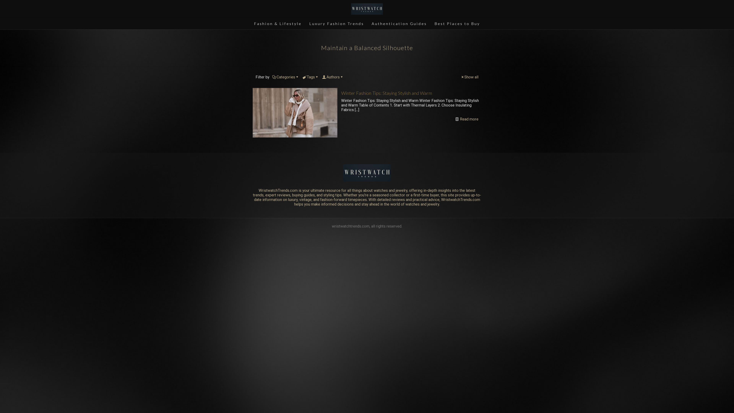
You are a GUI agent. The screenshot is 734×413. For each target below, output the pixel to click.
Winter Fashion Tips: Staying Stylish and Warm (386, 93)
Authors (333, 77)
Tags (311, 77)
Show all (471, 77)
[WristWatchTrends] (367, 9)
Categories (286, 77)
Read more (469, 119)
